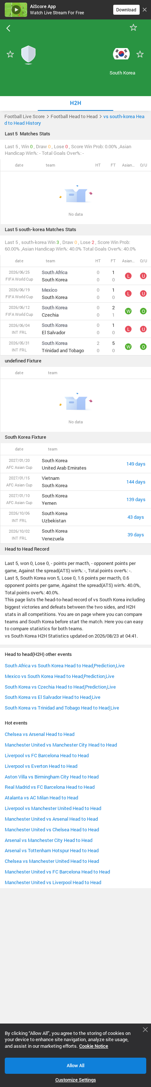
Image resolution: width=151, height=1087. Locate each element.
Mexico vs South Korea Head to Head (44, 676)
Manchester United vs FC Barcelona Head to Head (57, 871)
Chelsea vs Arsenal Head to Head (39, 734)
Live (120, 665)
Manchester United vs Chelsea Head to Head (52, 829)
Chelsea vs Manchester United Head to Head (52, 861)
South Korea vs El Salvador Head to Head (48, 697)
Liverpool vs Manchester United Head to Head (53, 808)
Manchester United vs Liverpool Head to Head (53, 882)
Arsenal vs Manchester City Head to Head (48, 840)
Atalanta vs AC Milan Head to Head (41, 797)
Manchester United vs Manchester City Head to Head (61, 744)
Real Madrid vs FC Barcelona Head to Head (50, 787)
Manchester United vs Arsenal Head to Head (51, 819)
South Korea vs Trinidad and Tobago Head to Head (57, 707)
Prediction (104, 665)
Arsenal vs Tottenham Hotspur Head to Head (52, 850)
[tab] (75, 103)
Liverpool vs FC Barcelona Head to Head (47, 755)
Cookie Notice (93, 1046)
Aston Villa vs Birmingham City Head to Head (52, 776)
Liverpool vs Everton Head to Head (41, 766)
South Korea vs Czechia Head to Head (44, 686)
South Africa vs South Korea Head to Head (49, 665)
